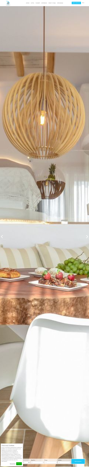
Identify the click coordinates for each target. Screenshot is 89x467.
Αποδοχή (19, 463)
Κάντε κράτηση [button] (76, 3)
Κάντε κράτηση (78, 461)
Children (60, 460)
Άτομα (45, 460)
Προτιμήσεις (13, 463)
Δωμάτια (33, 460)
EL (82, 2)
